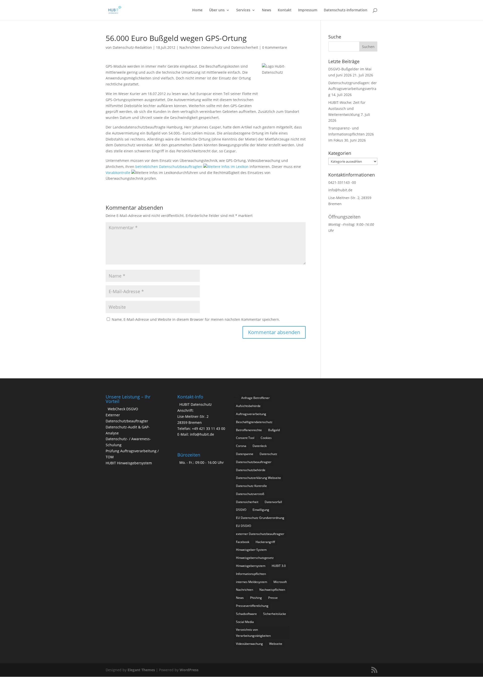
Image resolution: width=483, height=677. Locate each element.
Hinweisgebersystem (250, 566)
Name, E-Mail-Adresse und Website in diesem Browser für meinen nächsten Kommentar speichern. (196, 319)
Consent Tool (245, 438)
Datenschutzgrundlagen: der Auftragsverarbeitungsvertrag (352, 88)
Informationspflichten (251, 574)
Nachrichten (244, 590)
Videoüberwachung (249, 644)
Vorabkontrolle (118, 172)
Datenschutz (268, 454)
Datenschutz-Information (345, 10)
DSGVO (241, 510)
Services (243, 10)
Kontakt (285, 10)
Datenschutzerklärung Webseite (258, 478)
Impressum (307, 10)
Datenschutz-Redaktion (132, 47)
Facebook (242, 542)
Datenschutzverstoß (250, 494)
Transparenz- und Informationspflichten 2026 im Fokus (351, 134)
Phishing (256, 598)
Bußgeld (274, 430)
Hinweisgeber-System (251, 550)
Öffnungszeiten (344, 217)
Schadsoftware (246, 614)
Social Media (245, 622)
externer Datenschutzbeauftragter (260, 534)
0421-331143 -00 (342, 182)
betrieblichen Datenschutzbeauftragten (169, 166)
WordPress (189, 669)
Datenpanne (244, 454)
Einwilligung (261, 510)
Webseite (275, 644)
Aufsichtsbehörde (248, 406)
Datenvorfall (273, 502)
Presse (273, 598)
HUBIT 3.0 (279, 566)
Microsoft (280, 582)
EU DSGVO (243, 526)
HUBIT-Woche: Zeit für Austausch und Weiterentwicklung (347, 108)
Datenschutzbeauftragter (253, 462)
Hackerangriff (265, 542)
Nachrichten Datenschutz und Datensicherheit (218, 47)
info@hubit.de (340, 190)
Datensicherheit (247, 502)
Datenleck (260, 446)
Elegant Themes (141, 669)
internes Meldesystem (251, 582)
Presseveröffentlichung (252, 606)
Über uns (217, 10)
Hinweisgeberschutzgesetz (255, 558)
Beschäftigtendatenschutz (254, 422)
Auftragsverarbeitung (251, 414)
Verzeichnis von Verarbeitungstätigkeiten (253, 632)
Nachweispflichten (272, 590)
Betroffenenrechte (249, 430)
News (266, 10)
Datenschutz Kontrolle (251, 486)
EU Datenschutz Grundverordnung (260, 518)
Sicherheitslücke (274, 614)
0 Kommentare (274, 47)
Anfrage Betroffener (255, 398)
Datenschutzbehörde (250, 470)
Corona (241, 446)
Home (197, 10)
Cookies (266, 438)
